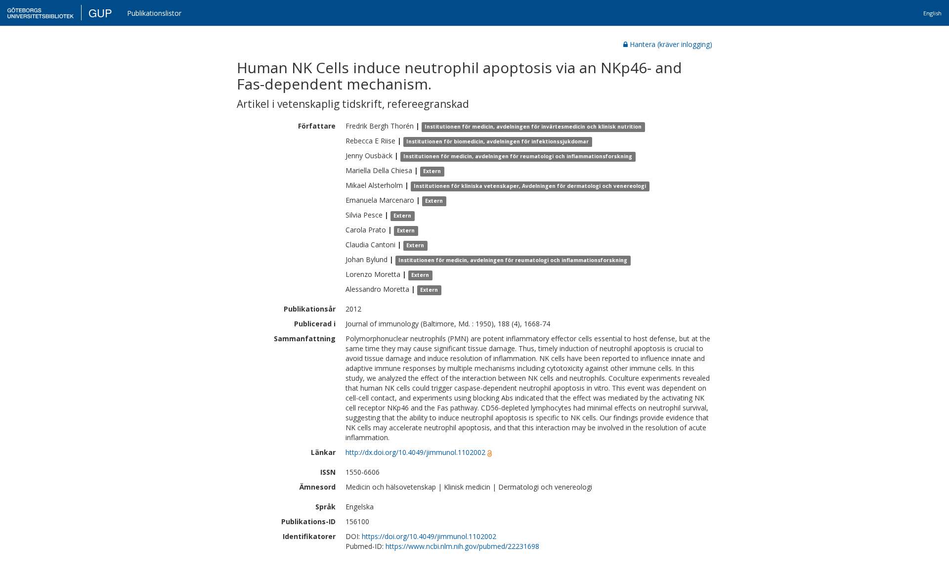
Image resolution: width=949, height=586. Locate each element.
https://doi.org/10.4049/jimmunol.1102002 (429, 536)
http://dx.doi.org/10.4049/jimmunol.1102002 (415, 452)
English (932, 13)
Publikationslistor (154, 13)
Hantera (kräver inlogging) (671, 44)
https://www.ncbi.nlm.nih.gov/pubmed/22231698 (462, 546)
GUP (100, 12)
